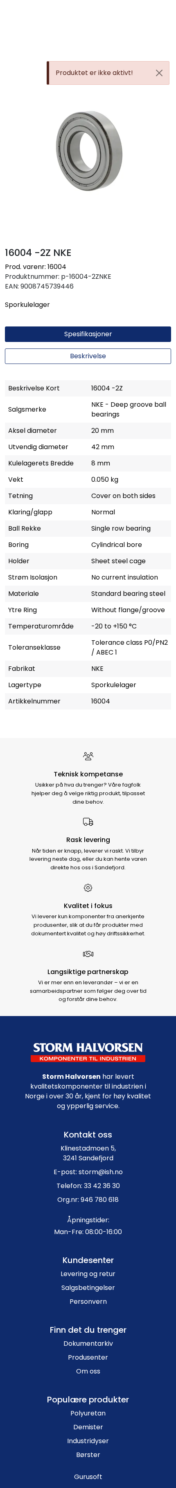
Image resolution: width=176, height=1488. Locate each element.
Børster (88, 1454)
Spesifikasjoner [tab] (88, 334)
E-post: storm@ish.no (88, 1172)
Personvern (88, 1301)
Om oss (88, 1371)
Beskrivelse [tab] (88, 356)
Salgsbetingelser (88, 1287)
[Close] (159, 73)
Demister (88, 1427)
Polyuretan (88, 1413)
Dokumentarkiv (88, 1343)
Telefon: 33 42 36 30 (88, 1185)
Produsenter (88, 1357)
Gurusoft (88, 1476)
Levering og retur (88, 1274)
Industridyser (88, 1441)
